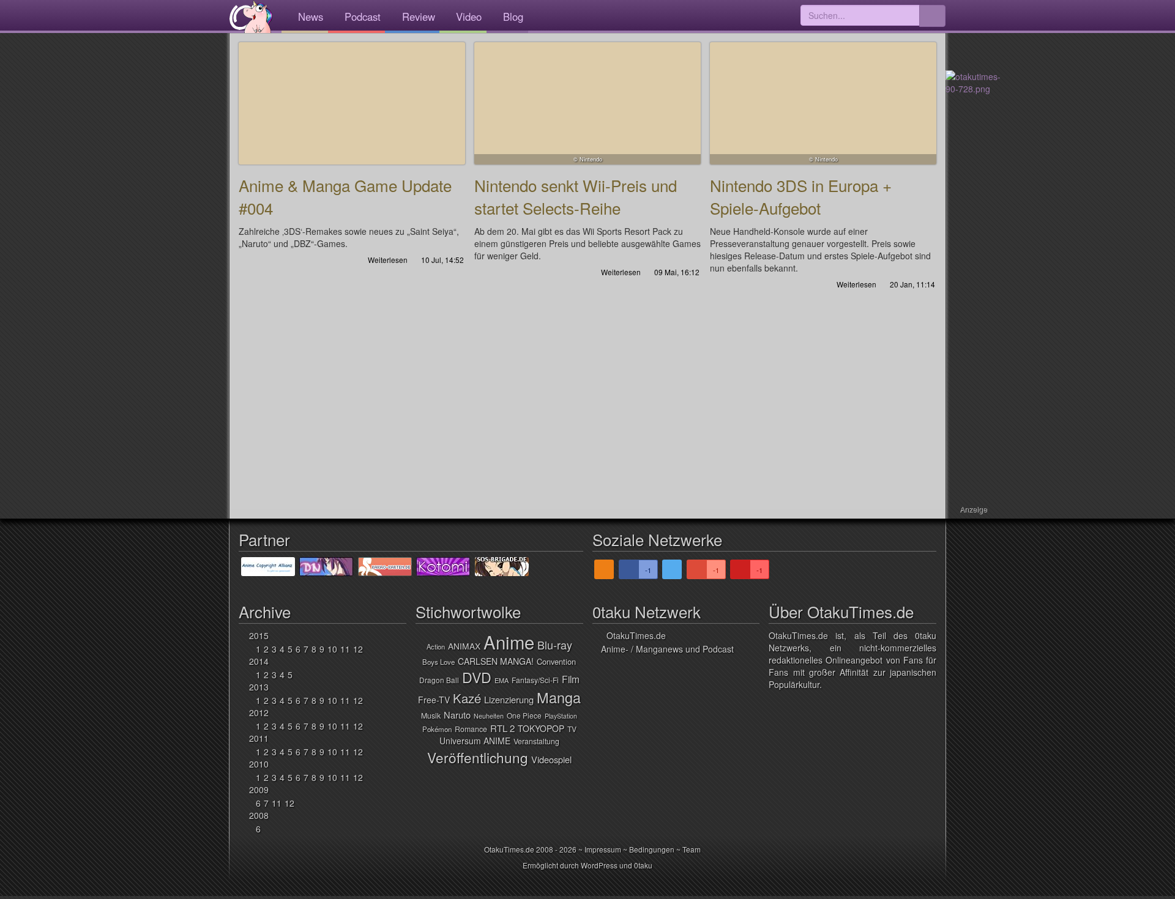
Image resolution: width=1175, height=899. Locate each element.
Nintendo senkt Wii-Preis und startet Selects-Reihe (587, 103)
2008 (259, 815)
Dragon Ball (439, 680)
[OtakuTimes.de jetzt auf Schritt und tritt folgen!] (672, 569)
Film (571, 679)
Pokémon (437, 729)
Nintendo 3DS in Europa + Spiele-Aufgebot (823, 103)
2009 (259, 789)
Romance (471, 728)
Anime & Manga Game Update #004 (352, 103)
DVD (476, 677)
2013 (259, 687)
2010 (259, 764)
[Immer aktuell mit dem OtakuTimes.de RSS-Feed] (604, 569)
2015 (259, 635)
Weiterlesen (387, 259)
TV (571, 728)
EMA (501, 680)
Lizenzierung (509, 699)
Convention (556, 661)
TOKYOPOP (541, 728)
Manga (559, 697)
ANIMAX (464, 646)
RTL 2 (502, 728)
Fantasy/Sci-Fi (535, 680)
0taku (643, 865)
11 (345, 649)
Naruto (457, 714)
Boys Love (438, 662)
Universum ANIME (474, 740)
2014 (259, 661)
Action (436, 646)
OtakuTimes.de (250, 16)
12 (358, 649)
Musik (431, 715)
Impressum (602, 849)
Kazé (467, 698)
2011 (259, 738)
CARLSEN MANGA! (496, 661)
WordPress (599, 865)
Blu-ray (554, 645)
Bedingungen (651, 849)
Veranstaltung (536, 741)
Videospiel (551, 759)
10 (332, 649)
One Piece (524, 715)
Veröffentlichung (477, 757)
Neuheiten (489, 715)
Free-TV (434, 700)
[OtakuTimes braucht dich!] (973, 81)
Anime (508, 641)
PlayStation (561, 715)
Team (691, 849)
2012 (259, 712)
